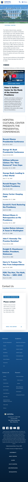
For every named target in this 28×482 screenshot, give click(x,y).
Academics (18, 339)
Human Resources (6, 393)
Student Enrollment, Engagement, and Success (7, 401)
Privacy (17, 446)
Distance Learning (19, 359)
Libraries (18, 383)
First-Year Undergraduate (7, 342)
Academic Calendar (19, 349)
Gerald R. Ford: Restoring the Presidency (14, 205)
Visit (4, 366)
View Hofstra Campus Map (14, 420)
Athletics (4, 376)
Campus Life (5, 373)
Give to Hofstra (13, 464)
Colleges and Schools (19, 345)
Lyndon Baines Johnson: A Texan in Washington (13, 229)
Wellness (4, 408)
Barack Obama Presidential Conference (13, 140)
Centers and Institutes (19, 376)
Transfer (4, 345)
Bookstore (5, 379)
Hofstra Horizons (20, 380)
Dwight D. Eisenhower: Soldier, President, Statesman (13, 251)
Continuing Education (19, 356)
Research (17, 373)
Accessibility (13, 452)
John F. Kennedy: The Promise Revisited (12, 239)
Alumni (13, 460)
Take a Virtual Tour (14, 422)
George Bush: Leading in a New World (13, 174)
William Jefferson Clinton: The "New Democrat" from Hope (12, 162)
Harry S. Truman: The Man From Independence (13, 263)
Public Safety (5, 396)
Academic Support (19, 352)
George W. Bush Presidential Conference (13, 150)
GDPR (21, 446)
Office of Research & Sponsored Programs (19, 387)
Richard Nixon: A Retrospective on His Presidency (12, 217)
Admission (5, 339)
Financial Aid (5, 362)
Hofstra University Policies (11, 446)
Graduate (4, 349)
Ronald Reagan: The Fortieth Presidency (11, 184)
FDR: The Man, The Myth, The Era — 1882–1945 (14, 273)
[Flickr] (18, 429)
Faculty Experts (18, 391)
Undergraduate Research (20, 395)
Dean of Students (6, 386)
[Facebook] (7, 429)
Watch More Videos (14, 83)
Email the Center (11, 326)
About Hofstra (13, 456)
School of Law (5, 356)
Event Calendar (5, 389)
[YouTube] (14, 429)
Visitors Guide (5, 404)
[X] (3, 429)
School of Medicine (6, 359)
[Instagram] (11, 429)
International (5, 352)
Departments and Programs (20, 342)
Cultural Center (7, 9)
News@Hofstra (13, 472)
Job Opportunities (13, 468)
